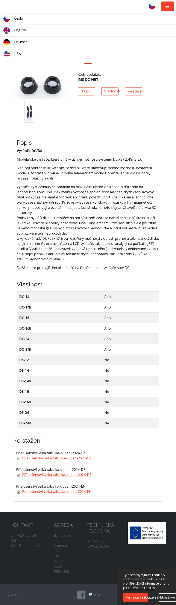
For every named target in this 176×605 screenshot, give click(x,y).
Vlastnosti (111, 91)
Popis (86, 91)
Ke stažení (135, 91)
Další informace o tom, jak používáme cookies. (146, 585)
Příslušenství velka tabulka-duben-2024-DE (56, 474)
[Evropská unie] (147, 532)
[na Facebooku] (81, 595)
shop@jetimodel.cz (25, 545)
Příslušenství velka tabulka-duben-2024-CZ (56, 458)
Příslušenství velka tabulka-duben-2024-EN (56, 491)
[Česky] (153, 6)
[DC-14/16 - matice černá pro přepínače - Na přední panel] (29, 112)
